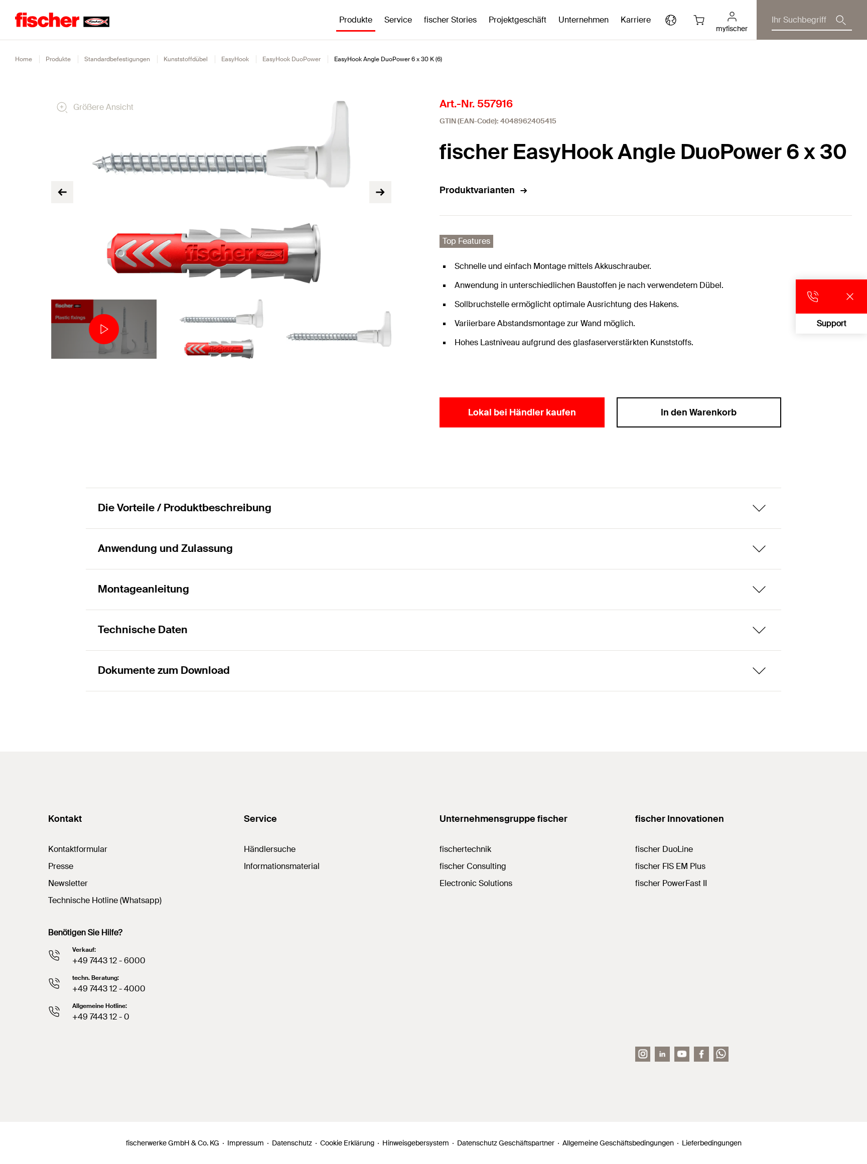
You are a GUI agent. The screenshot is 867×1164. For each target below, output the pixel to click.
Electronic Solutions (476, 883)
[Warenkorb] (699, 20)
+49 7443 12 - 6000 (109, 960)
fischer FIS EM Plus (670, 866)
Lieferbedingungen (712, 1142)
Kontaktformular (77, 849)
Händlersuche (270, 849)
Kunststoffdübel (186, 59)
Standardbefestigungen (117, 59)
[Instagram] (642, 1054)
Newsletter (68, 883)
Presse (60, 866)
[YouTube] (681, 1054)
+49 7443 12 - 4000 (109, 988)
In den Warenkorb (699, 412)
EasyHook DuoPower (291, 59)
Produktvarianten (477, 190)
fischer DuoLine (664, 849)
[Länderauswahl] (671, 20)
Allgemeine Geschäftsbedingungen (618, 1142)
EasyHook (235, 59)
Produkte (58, 59)
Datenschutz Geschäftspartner (505, 1142)
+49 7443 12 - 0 (100, 1016)
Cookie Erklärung (347, 1142)
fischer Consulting (473, 866)
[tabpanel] (104, 329)
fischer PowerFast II (671, 883)
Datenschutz (292, 1142)
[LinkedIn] (662, 1054)
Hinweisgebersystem (415, 1142)
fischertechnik (465, 849)
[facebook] (701, 1054)
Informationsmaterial (282, 866)
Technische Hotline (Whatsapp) (105, 900)
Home (23, 59)
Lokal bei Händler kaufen (522, 412)
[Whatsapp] (721, 1054)
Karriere (636, 20)
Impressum (245, 1142)
